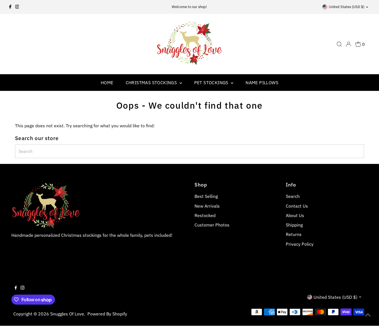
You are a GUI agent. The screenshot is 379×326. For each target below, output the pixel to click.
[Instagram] (17, 7)
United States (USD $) (346, 6)
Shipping (294, 225)
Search (293, 196)
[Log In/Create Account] (348, 44)
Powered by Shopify (107, 314)
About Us (295, 215)
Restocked (205, 215)
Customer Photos (211, 225)
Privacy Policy (300, 244)
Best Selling (206, 196)
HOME (107, 82)
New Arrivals (207, 206)
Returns (294, 234)
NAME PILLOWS (262, 82)
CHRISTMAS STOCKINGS (152, 82)
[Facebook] (10, 7)
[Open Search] (339, 44)
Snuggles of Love (67, 314)
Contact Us (297, 206)
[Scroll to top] (367, 314)
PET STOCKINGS (212, 82)
